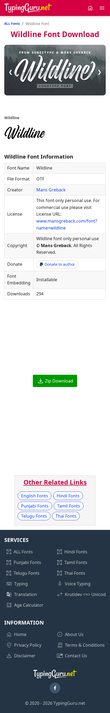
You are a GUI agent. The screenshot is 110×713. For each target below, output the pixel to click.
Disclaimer (25, 656)
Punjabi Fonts (35, 506)
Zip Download (59, 381)
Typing (21, 584)
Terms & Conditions (85, 645)
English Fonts (34, 496)
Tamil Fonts (68, 506)
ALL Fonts (12, 23)
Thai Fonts (66, 516)
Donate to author (60, 264)
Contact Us (76, 656)
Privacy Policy (27, 645)
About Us (74, 634)
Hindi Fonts (68, 496)
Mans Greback (51, 190)
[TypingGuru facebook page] (55, 688)
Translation (25, 594)
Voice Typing (78, 584)
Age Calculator (29, 605)
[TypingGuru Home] (28, 8)
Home (20, 634)
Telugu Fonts (34, 516)
